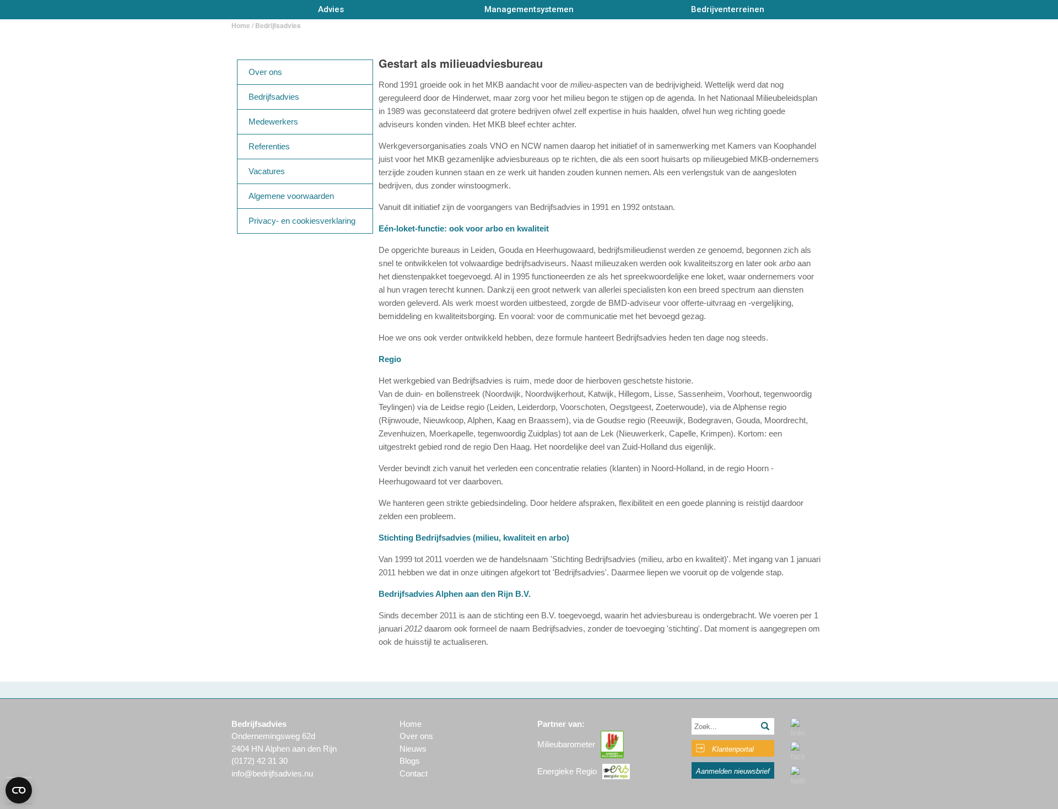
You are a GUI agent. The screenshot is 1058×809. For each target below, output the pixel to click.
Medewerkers (273, 121)
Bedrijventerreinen (727, 9)
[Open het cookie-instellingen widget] (19, 790)
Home (240, 25)
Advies (331, 9)
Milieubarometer (566, 744)
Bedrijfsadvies (274, 96)
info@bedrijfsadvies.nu (272, 773)
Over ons (265, 72)
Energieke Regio (567, 771)
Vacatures (267, 171)
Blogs (410, 760)
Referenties (269, 146)
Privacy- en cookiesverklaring (302, 220)
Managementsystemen (529, 9)
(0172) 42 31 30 (259, 760)
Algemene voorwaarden (291, 196)
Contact (414, 773)
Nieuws (413, 748)
